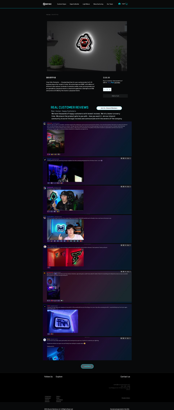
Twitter (47, 399)
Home (48, 14)
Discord (47, 401)
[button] (126, 4)
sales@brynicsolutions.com (122, 384)
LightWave (59, 399)
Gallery (58, 396)
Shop (57, 398)
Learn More (117, 82)
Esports (58, 401)
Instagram (48, 396)
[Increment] (110, 89)
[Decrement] (104, 89)
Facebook (48, 398)
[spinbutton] (107, 89)
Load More (87, 366)
